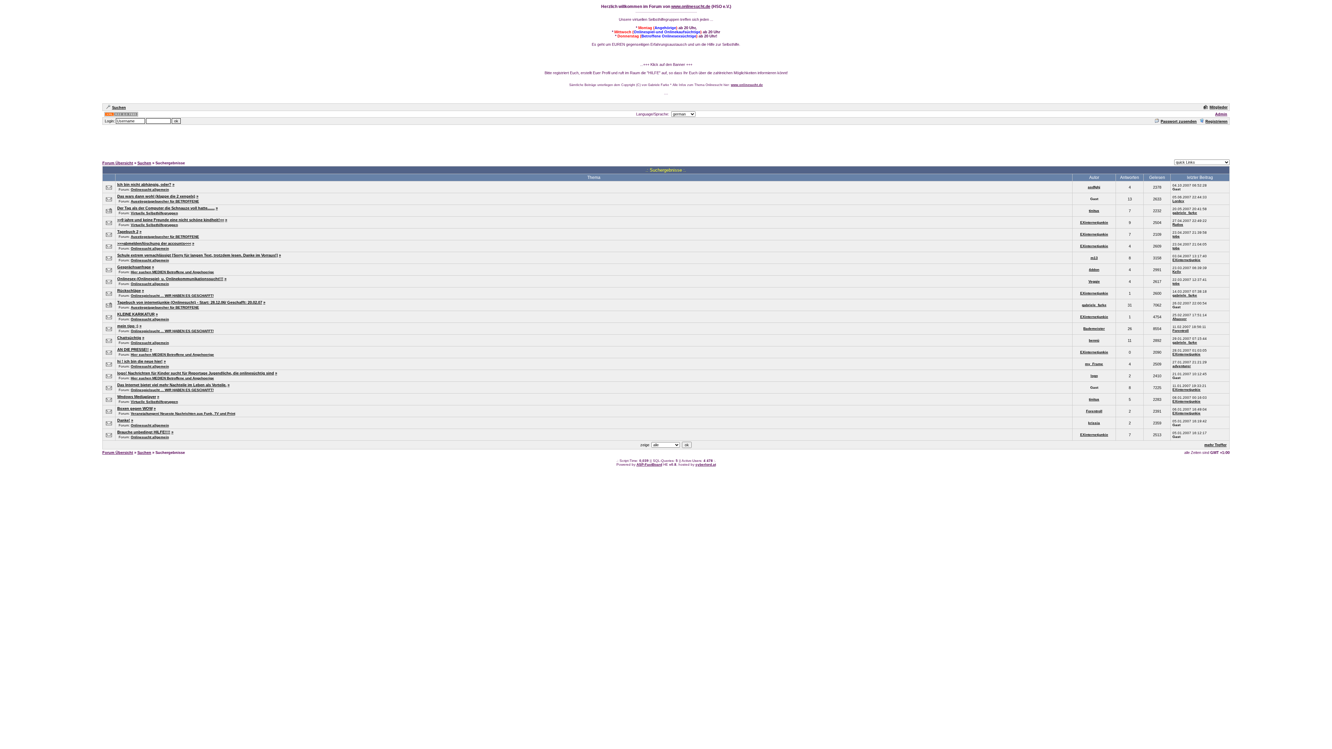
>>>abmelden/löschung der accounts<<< (154, 243)
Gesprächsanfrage (134, 267)
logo (1094, 376)
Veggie (1094, 281)
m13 (1094, 258)
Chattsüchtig (129, 338)
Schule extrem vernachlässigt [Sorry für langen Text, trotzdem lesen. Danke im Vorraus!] (197, 255)
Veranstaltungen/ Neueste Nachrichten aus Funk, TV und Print (183, 413)
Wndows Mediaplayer (136, 397)
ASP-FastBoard (649, 464)
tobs (1176, 236)
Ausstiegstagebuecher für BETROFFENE (165, 201)
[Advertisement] (666, 141)
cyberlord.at (705, 464)
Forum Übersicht (117, 163)
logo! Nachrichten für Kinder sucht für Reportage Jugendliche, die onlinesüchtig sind (195, 373)
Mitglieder (1219, 107)
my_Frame (1094, 364)
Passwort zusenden (1179, 121)
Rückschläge (129, 291)
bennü (1094, 340)
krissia (1094, 423)
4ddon (1094, 270)
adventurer (1181, 366)
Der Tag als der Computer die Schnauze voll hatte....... (166, 208)
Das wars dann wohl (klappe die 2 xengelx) (156, 196)
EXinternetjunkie (1094, 222)
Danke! (123, 420)
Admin (1221, 114)
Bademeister (1094, 328)
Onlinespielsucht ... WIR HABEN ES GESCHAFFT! (172, 296)
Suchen (119, 107)
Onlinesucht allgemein (150, 189)
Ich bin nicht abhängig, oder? (144, 184)
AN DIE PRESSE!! (133, 349)
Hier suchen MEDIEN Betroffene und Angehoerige (172, 272)
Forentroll (1180, 331)
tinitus (1094, 211)
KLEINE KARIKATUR (136, 314)
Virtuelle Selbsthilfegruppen (154, 213)
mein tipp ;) (127, 326)
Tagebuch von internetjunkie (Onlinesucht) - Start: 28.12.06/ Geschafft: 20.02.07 (189, 302)
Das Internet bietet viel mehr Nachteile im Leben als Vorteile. (172, 385)
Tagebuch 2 (127, 232)
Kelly (1176, 272)
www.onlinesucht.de (690, 6)
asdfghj (1094, 187)
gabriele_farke (1184, 213)
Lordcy (1178, 201)
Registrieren (1216, 121)
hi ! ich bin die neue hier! (140, 361)
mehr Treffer (1215, 445)
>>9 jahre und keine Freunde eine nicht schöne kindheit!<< (170, 220)
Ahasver (1179, 319)
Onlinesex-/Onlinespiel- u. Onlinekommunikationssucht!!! (170, 279)
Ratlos (1177, 224)
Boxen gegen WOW (135, 408)
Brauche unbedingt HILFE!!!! (143, 432)
